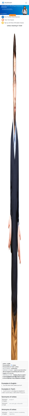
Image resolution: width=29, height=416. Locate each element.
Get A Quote (12, 15)
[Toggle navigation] (26, 3)
